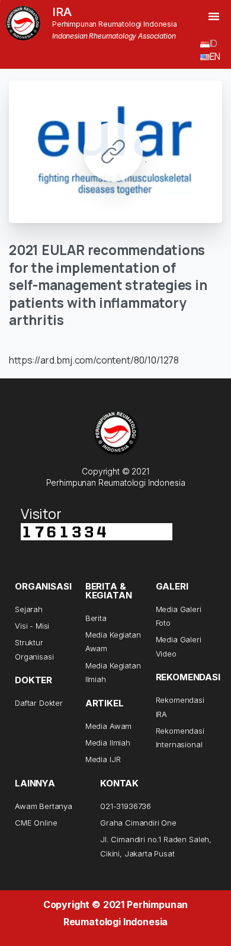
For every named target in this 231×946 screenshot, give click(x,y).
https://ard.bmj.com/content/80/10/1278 (94, 360)
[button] (214, 16)
